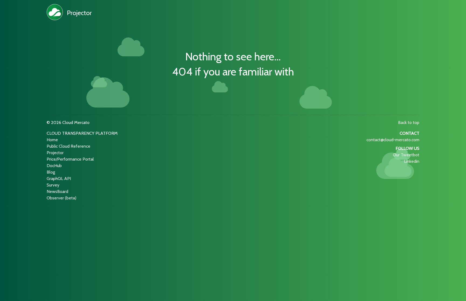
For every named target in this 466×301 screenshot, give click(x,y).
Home (52, 139)
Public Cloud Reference (68, 146)
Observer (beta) (61, 197)
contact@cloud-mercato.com (392, 139)
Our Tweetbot (406, 154)
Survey (53, 185)
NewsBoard (57, 191)
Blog (51, 172)
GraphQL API (59, 178)
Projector (79, 13)
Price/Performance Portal (70, 159)
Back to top (408, 122)
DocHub (54, 165)
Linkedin (411, 161)
